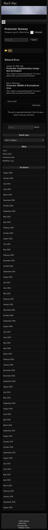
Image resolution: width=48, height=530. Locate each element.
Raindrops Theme (24, 527)
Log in (4, 150)
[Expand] (3, 22)
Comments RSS (22, 525)
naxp (21, 66)
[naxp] (31, 32)
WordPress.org (7, 161)
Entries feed (6, 154)
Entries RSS (22, 523)
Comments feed (8, 157)
